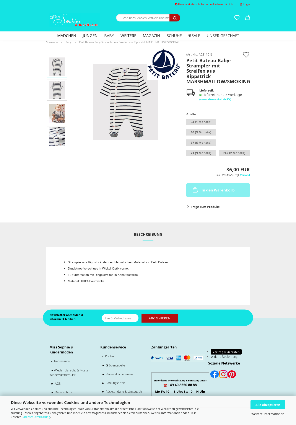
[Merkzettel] (236, 18)
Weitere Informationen (267, 414)
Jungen (90, 35)
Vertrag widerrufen (226, 352)
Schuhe (174, 35)
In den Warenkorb (218, 190)
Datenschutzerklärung (35, 417)
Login (246, 4)
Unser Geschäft (223, 35)
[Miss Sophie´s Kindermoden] (74, 20)
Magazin (151, 35)
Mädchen (66, 35)
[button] (247, 18)
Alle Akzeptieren (267, 405)
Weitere (128, 35)
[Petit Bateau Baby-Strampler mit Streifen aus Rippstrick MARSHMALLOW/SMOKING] (125, 101)
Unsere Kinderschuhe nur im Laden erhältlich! (205, 4)
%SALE (194, 35)
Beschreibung (148, 234)
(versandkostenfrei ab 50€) (215, 99)
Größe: (191, 114)
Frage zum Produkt (205, 207)
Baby (109, 35)
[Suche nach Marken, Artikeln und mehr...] (174, 17)
